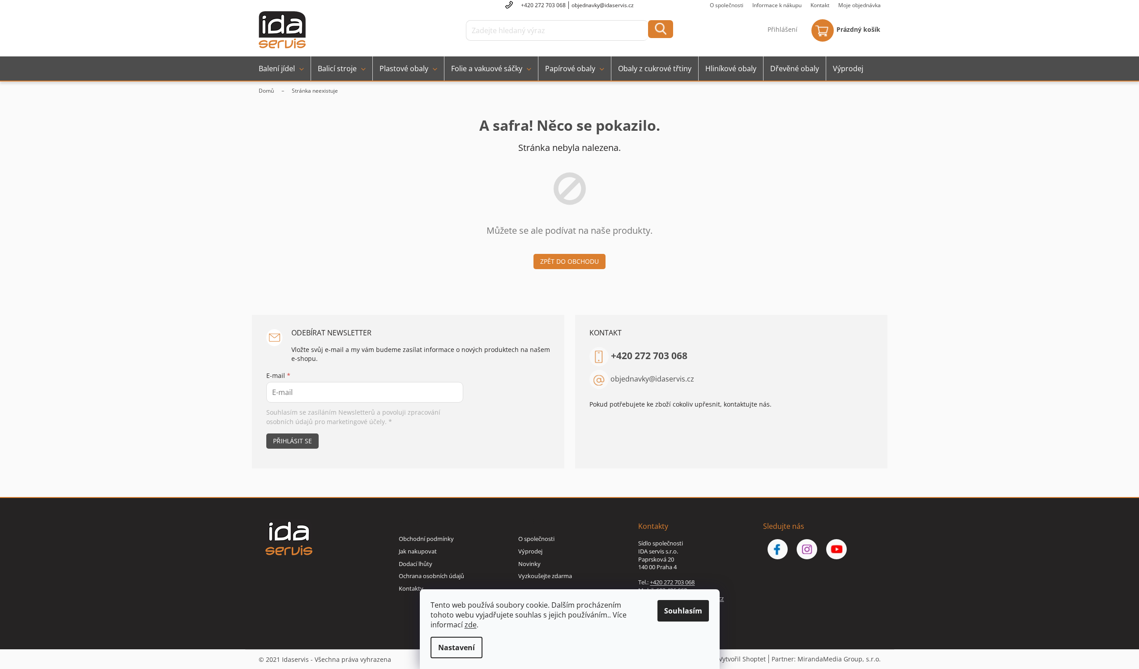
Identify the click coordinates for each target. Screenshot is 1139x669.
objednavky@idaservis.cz (652, 379)
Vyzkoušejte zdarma (545, 576)
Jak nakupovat (418, 551)
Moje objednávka (859, 5)
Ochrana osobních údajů (431, 576)
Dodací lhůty (415, 564)
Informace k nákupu (777, 5)
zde (471, 625)
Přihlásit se (292, 441)
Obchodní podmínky (426, 539)
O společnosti (726, 5)
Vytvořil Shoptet (742, 659)
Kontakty (411, 588)
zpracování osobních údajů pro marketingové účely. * (353, 416)
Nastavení (456, 647)
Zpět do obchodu (569, 261)
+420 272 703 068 (649, 355)
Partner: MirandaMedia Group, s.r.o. (826, 659)
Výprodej (530, 551)
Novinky (529, 564)
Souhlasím (683, 611)
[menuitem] (281, 68)
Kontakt (820, 5)
